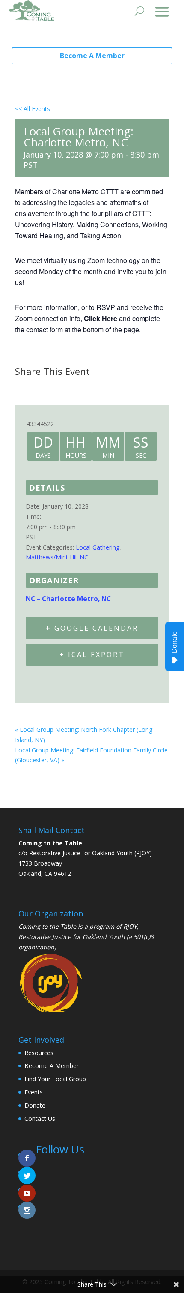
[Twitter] (44, 387)
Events (33, 1092)
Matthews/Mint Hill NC (57, 557)
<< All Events (32, 109)
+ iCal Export (92, 654)
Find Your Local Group (55, 1079)
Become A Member (92, 55)
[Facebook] (24, 387)
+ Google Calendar (92, 628)
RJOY (130, 926)
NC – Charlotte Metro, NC (68, 598)
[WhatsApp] (87, 387)
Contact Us (39, 1119)
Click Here (100, 318)
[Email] (66, 387)
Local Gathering (97, 547)
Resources (38, 1053)
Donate (34, 1105)
